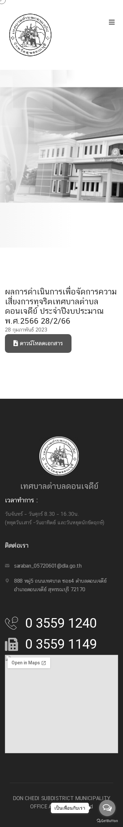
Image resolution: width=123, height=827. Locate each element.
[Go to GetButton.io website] (107, 820)
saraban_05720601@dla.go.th (48, 566)
